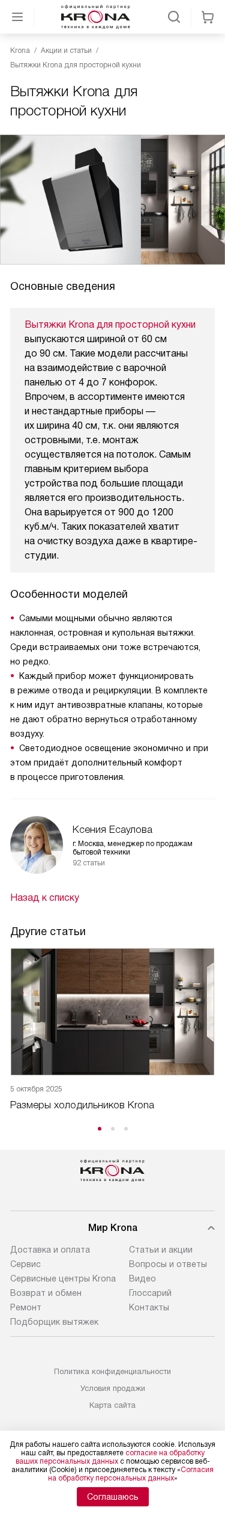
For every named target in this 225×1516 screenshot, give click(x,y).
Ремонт (25, 1307)
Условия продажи (112, 1388)
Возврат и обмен (46, 1293)
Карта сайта (112, 1405)
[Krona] (96, 17)
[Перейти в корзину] (207, 17)
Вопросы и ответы (168, 1264)
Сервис (25, 1264)
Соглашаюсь (113, 1497)
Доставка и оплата (50, 1249)
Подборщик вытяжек (54, 1322)
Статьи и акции (161, 1249)
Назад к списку (44, 897)
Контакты (149, 1307)
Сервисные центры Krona (63, 1278)
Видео (142, 1278)
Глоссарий (150, 1293)
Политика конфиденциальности (112, 1371)
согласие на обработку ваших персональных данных (110, 1457)
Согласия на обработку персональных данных (131, 1473)
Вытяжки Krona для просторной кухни (110, 324)
